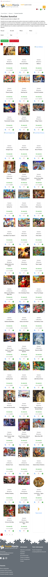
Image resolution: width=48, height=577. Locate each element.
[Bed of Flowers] (34, 158)
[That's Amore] (34, 216)
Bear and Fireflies (24, 63)
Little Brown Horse (38, 378)
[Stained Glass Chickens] (34, 473)
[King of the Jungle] (20, 158)
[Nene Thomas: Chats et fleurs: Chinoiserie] (20, 445)
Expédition (22, 551)
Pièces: (21, 30)
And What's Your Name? (9, 235)
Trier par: (2, 30)
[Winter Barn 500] (34, 445)
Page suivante (39, 513)
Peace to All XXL (24, 206)
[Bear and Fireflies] (20, 72)
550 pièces (9, 90)
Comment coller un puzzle (6, 570)
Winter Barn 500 (38, 436)
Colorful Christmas (38, 92)
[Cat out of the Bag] (5, 531)
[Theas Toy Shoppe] (34, 302)
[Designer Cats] (5, 158)
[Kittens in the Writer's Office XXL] (5, 302)
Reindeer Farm (9, 464)
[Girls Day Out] (20, 101)
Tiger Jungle (39, 264)
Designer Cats (9, 149)
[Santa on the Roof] (20, 330)
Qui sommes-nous (24, 555)
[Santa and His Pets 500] (5, 416)
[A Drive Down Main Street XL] (34, 187)
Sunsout (9, 59)
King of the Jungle (24, 149)
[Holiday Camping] (5, 502)
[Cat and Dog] (20, 273)
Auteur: (2, 35)
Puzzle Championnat (25, 559)
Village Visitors (38, 121)
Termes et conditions (24, 557)
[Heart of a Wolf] (34, 359)
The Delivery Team (38, 321)
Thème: (30, 30)
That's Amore (39, 206)
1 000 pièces (9, 119)
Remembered (9, 63)
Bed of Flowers (38, 149)
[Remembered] (5, 72)
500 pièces (9, 61)
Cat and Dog (24, 264)
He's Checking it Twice (24, 292)
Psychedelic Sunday (9, 121)
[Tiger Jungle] (34, 273)
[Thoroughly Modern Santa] (20, 416)
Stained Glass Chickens (38, 464)
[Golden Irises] (20, 388)
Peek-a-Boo (38, 235)
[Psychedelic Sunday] (5, 130)
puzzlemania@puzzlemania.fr (6, 552)
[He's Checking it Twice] (20, 302)
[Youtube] (3, 558)
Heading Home (9, 378)
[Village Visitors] (34, 130)
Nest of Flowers (24, 493)
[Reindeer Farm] (5, 473)
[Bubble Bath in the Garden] (5, 273)
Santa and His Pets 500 (9, 407)
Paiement (22, 553)
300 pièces (38, 205)
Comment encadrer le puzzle (6, 572)
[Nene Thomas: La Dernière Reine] (34, 416)
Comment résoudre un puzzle (6, 574)
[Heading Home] (5, 388)
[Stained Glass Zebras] (20, 473)
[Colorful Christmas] (34, 101)
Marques (11, 13)
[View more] (9, 54)
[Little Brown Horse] (34, 388)
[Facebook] (1, 558)
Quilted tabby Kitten (24, 121)
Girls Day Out (24, 92)
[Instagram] (6, 558)
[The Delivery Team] (34, 330)
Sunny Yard (24, 235)
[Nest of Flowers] (20, 502)
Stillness (39, 63)
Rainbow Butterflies (9, 321)
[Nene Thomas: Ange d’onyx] (5, 445)
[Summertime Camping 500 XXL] (20, 359)
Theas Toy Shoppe (38, 292)
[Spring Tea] (5, 216)
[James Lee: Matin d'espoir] (5, 359)
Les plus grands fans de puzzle (39, 551)
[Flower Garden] (5, 101)
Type (11, 35)
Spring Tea (9, 206)
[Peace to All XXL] (20, 216)
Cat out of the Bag (9, 522)
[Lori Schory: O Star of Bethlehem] (20, 187)
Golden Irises (24, 378)
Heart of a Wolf (38, 350)
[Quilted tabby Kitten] (20, 130)
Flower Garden (9, 92)
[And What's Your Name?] (5, 244)
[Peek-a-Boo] (34, 244)
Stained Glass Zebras (24, 464)
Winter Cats (9, 178)
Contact (22, 561)
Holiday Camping (9, 493)
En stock (12, 30)
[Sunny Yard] (20, 244)
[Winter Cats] (5, 187)
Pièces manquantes (4, 568)
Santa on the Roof (24, 321)
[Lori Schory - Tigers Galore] (34, 502)
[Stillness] (34, 72)
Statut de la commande (25, 549)
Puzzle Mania (4, 13)
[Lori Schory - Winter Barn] (20, 531)
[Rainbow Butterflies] (5, 330)
